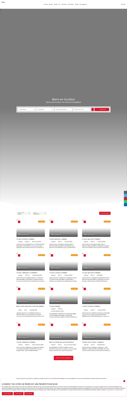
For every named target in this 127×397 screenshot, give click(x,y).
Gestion (51, 4)
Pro (59, 4)
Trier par (34, 212)
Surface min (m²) (78, 109)
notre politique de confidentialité (114, 390)
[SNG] (9, 4)
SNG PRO (123, 4)
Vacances (64, 4)
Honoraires (71, 4)
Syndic (55, 4)
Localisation (41, 109)
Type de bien (22, 109)
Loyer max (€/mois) (61, 109)
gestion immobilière (51, 378)
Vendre (76, 4)
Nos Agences (83, 4)
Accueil (46, 4)
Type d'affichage (21, 212)
